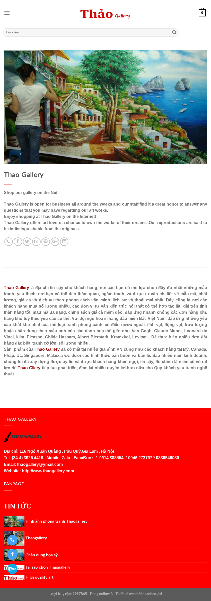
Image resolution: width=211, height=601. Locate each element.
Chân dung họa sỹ (41, 555)
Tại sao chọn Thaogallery (47, 567)
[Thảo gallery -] (105, 13)
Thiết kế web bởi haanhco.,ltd (139, 594)
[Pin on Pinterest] (45, 241)
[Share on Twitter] (27, 241)
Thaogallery (35, 538)
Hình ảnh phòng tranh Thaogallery (55, 521)
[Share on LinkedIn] (64, 241)
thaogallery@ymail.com (40, 464)
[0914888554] (12, 540)
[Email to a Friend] (36, 241)
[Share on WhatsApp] (8, 241)
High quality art (39, 577)
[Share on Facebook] (18, 241)
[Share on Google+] (55, 241)
